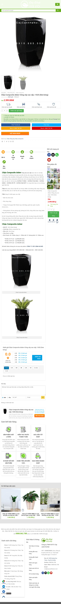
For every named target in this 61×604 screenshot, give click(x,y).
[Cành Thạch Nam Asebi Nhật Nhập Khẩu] (50, 173)
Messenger (3, 593)
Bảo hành (4, 167)
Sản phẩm (3, 92)
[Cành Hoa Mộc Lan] (57, 173)
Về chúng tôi (13, 157)
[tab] (5, 155)
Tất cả (6, 367)
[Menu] (2, 4)
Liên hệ (50, 221)
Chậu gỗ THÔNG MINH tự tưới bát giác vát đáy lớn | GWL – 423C (10, 515)
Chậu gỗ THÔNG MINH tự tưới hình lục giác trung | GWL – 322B (30, 514)
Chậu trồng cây (10, 92)
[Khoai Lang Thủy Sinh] (57, 184)
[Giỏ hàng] (57, 4)
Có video (36, 367)
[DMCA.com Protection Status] (6, 593)
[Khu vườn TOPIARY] (50, 184)
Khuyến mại (22, 157)
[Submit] (58, 10)
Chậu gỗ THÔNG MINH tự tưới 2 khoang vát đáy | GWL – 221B (50, 514)
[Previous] (4, 45)
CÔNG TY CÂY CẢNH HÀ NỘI (35, 246)
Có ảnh (6, 371)
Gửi (43, 397)
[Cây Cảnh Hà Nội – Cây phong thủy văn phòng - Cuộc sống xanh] (30, 4)
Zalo (5, 121)
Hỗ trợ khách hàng (34, 574)
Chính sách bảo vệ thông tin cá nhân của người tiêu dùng (34, 585)
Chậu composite (20, 92)
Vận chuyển (31, 157)
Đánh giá (57, 222)
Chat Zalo (4, 588)
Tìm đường (4, 583)
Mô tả (3, 157)
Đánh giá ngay (38, 357)
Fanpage (55, 119)
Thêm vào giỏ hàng (16, 110)
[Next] (56, 45)
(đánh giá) (10, 97)
